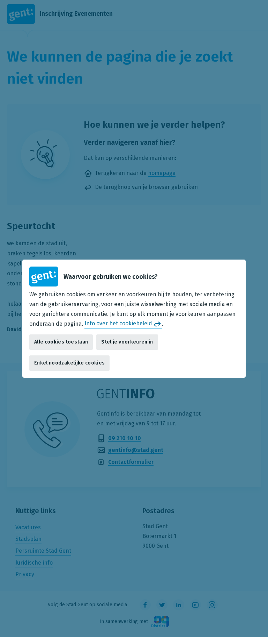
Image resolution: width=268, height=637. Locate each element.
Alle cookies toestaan (61, 342)
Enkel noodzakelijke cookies (69, 363)
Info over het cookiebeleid (118, 323)
